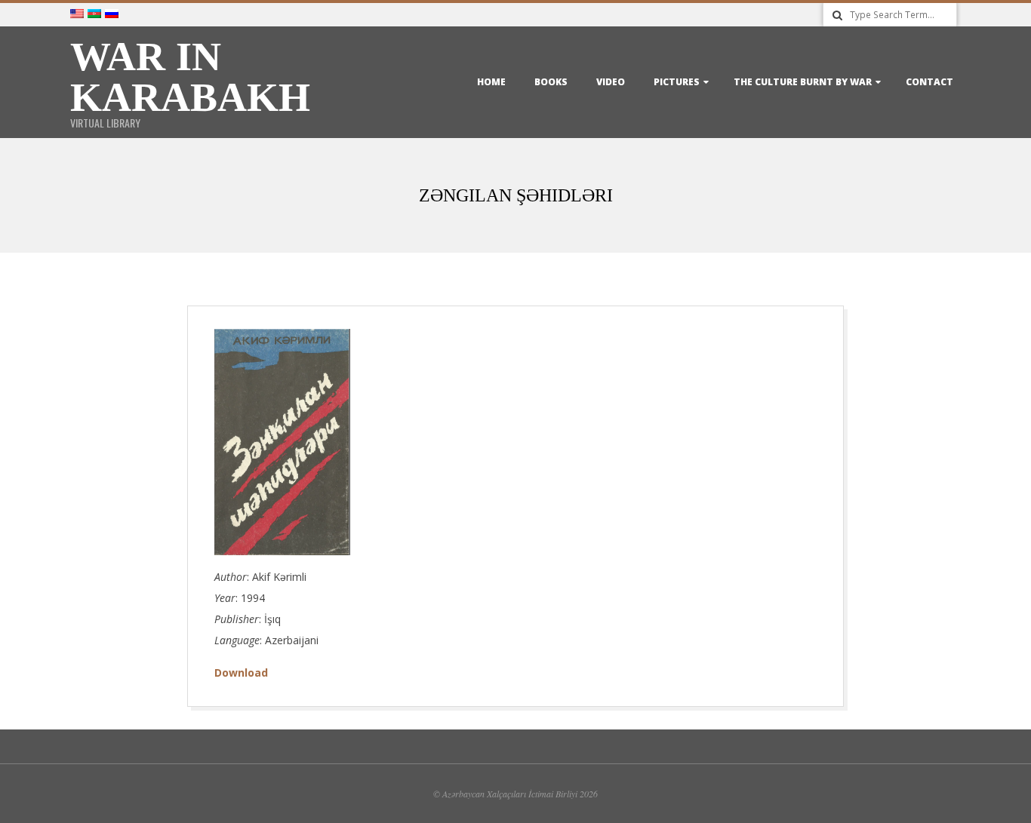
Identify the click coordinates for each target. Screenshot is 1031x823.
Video (610, 81)
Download (241, 672)
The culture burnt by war (803, 81)
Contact (929, 81)
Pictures (677, 81)
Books (551, 81)
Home (491, 81)
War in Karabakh (190, 77)
